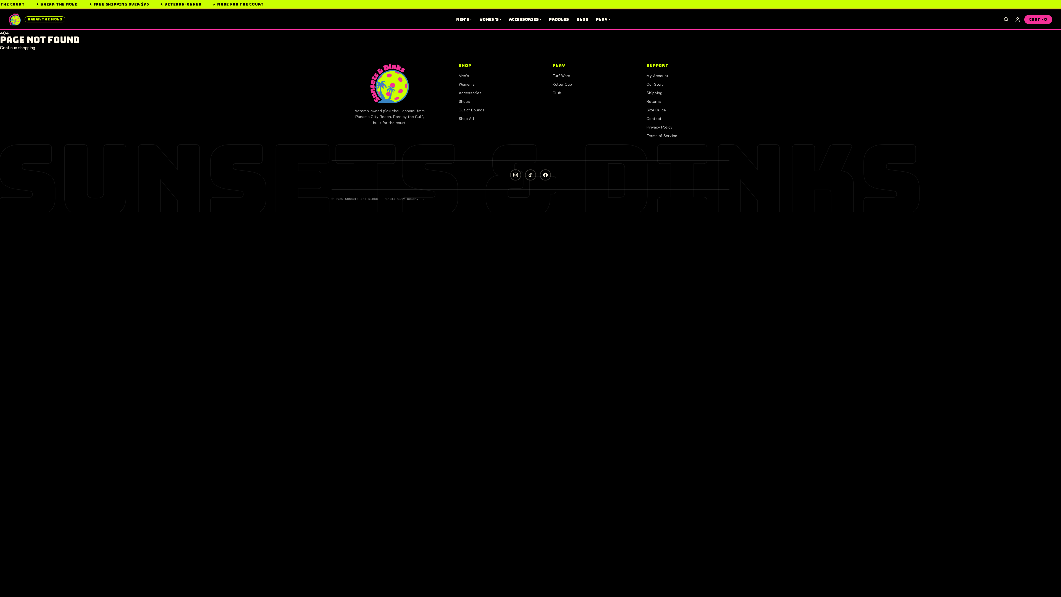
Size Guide (656, 109)
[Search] (1006, 19)
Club (557, 92)
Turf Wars (561, 75)
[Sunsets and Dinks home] (389, 83)
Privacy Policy (660, 127)
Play (603, 19)
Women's (490, 19)
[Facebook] (545, 174)
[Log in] (1018, 19)
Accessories (525, 19)
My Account (657, 75)
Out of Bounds (472, 109)
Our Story (655, 84)
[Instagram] (515, 174)
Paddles (559, 19)
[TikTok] (530, 174)
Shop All (466, 118)
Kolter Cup (562, 84)
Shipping (654, 92)
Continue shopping (17, 47)
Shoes (464, 101)
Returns (654, 101)
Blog (582, 19)
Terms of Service (662, 135)
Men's (464, 19)
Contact (654, 118)
